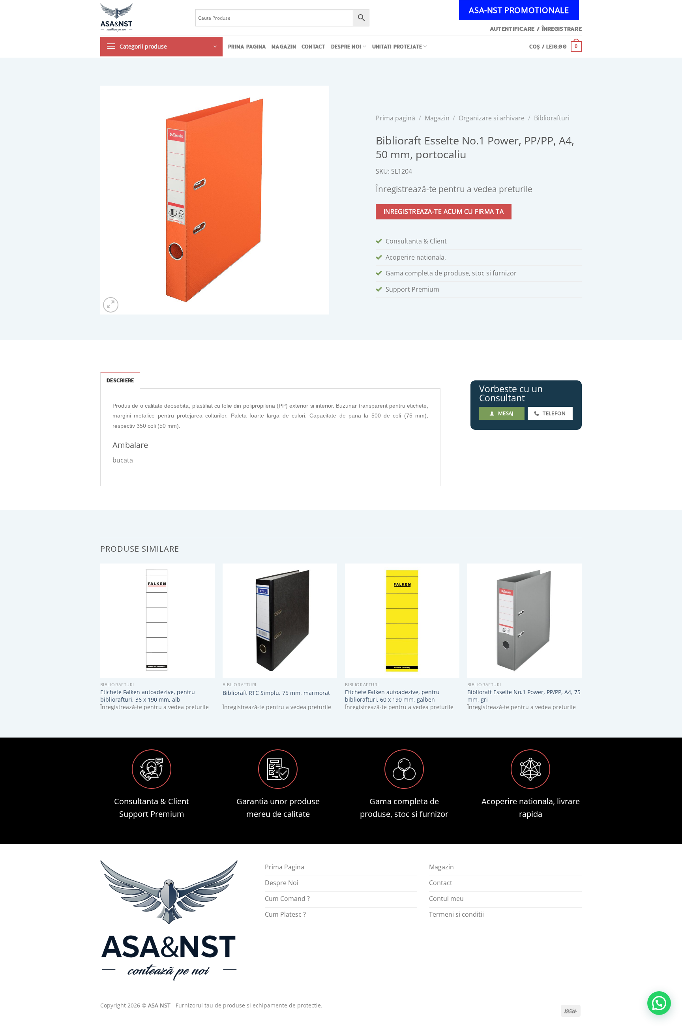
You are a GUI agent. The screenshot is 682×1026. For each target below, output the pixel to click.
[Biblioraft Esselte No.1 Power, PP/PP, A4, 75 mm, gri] (524, 621)
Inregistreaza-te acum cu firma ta (444, 211)
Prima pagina (247, 47)
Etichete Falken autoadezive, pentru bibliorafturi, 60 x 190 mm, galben (392, 696)
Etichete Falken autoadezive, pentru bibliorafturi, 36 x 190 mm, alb (147, 696)
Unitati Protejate (397, 47)
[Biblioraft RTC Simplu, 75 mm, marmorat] (280, 621)
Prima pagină (395, 118)
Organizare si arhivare (492, 118)
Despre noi (346, 47)
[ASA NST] (142, 18)
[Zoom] (110, 305)
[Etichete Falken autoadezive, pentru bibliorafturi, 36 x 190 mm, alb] (157, 621)
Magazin (284, 47)
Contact (314, 47)
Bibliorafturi (552, 118)
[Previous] (101, 644)
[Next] (581, 644)
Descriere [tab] (120, 380)
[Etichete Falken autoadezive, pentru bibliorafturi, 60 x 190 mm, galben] (402, 621)
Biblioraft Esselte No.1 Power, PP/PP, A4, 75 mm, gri (524, 696)
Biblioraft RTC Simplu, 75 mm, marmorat (276, 692)
